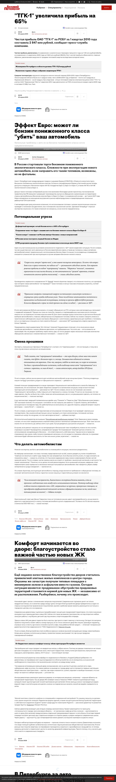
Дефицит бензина (85, 519)
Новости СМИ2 (20, 116)
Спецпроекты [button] (55, 8)
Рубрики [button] (41, 8)
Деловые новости (56, 747)
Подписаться (58, 2)
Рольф (50, 281)
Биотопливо (54, 519)
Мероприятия (70, 8)
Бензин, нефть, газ (20, 521)
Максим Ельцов (64, 627)
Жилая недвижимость (93, 747)
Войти (106, 8)
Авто (46, 519)
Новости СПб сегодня (25, 519)
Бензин (41, 521)
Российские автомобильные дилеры (60, 419)
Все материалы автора (39, 34)
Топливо (75, 519)
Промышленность (65, 519)
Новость (21, 747)
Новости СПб (32, 521)
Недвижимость (68, 747)
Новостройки (19, 749)
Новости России (38, 519)
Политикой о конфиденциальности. (50, 779)
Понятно (109, 778)
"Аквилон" (30, 705)
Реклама (81, 8)
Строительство (80, 747)
